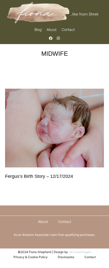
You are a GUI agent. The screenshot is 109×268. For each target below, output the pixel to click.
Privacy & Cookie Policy (30, 257)
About (52, 29)
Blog (38, 29)
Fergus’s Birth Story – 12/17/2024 (39, 176)
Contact (68, 29)
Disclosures (66, 257)
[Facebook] (50, 38)
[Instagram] (58, 38)
